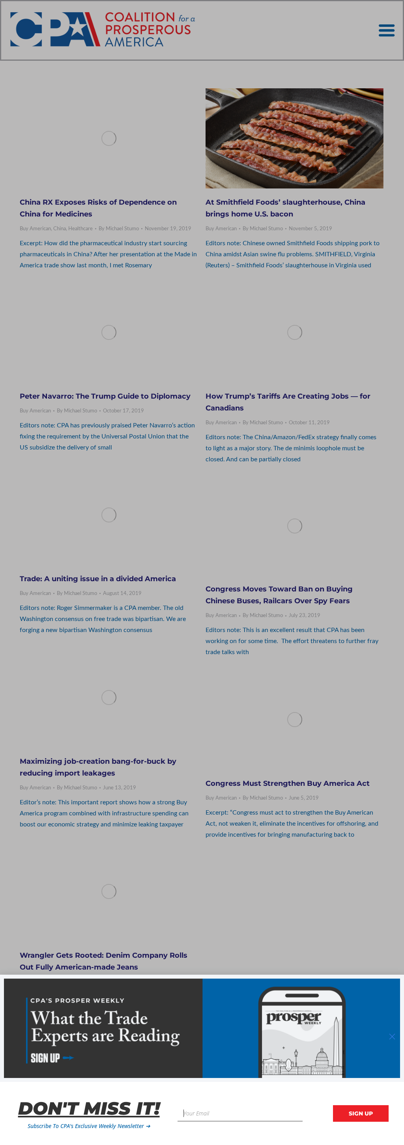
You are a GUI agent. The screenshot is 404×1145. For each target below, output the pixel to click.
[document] (202, 572)
